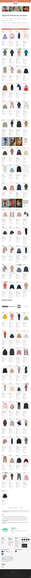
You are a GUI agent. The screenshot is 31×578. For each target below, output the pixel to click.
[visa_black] (2, 552)
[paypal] (5, 554)
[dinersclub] (11, 552)
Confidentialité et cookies (15, 574)
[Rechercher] (24, 4)
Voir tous (28, 534)
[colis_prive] (16, 552)
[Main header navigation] (2, 4)
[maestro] (7, 552)
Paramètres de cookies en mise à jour (22, 574)
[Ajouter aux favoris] (7, 41)
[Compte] (25, 4)
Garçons (6, 18)
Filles (3, 18)
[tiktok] (28, 539)
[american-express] (2, 554)
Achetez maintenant (25, 205)
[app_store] (24, 547)
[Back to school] (15, 29)
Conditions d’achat (6, 574)
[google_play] (24, 545)
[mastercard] (5, 552)
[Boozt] (15, 4)
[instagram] (24, 539)
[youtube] (26, 539)
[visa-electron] (9, 552)
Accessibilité (10, 574)
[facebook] (22, 539)
